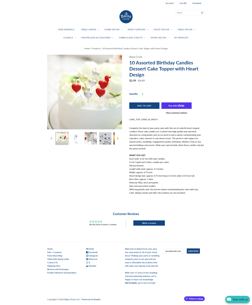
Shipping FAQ (53, 266)
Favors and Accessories (96, 37)
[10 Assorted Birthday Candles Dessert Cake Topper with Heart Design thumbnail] (62, 138)
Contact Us (52, 262)
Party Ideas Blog (54, 255)
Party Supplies (136, 29)
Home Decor (158, 37)
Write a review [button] (149, 223)
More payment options (176, 112)
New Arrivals (66, 29)
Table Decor (184, 29)
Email (91, 249)
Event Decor (161, 29)
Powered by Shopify (91, 299)
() (182, 3)
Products (96, 48)
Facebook (93, 252)
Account (170, 3)
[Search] (202, 12)
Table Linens (88, 29)
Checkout (196, 3)
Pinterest (92, 259)
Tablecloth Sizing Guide (58, 259)
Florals (68, 37)
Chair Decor (112, 29)
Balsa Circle (135, 57)
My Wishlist (181, 37)
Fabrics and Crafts (130, 37)
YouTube (92, 266)
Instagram (93, 255)
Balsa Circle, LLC (72, 299)
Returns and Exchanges (58, 269)
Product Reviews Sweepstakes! (61, 272)
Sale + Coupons (54, 252)
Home (87, 48)
